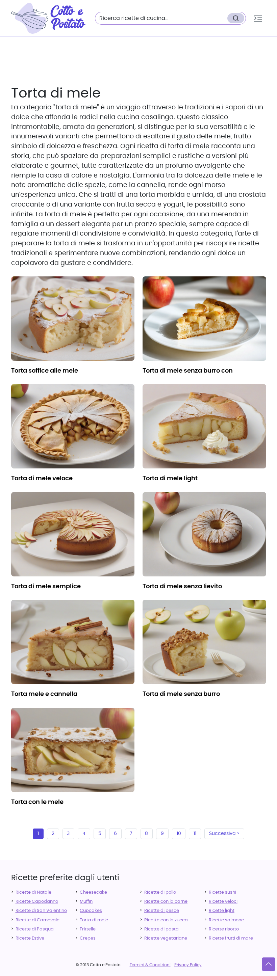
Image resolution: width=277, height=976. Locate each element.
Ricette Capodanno (37, 901)
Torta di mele (94, 920)
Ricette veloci (223, 901)
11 (195, 833)
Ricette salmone (226, 920)
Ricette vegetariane (165, 938)
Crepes (88, 938)
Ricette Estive (30, 938)
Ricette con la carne (165, 901)
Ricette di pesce (161, 911)
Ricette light (221, 911)
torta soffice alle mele (44, 371)
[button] (258, 18)
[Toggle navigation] (258, 18)
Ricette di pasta (161, 929)
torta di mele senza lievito (182, 587)
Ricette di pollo (160, 892)
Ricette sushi (222, 892)
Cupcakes (91, 911)
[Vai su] (268, 964)
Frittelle (88, 929)
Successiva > (224, 833)
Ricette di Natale (33, 892)
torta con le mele (37, 802)
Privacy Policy (188, 965)
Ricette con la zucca (166, 920)
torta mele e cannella (44, 694)
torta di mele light (170, 479)
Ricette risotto (224, 929)
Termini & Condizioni (150, 965)
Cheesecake (93, 892)
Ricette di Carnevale (37, 920)
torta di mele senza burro (181, 694)
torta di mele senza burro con (188, 371)
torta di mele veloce (42, 479)
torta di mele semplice (46, 587)
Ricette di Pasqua (35, 929)
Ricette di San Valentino (41, 911)
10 (179, 833)
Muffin (86, 901)
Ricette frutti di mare (231, 938)
